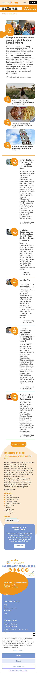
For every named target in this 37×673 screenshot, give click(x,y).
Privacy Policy (23, 670)
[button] (34, 634)
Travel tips (9, 511)
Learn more (19, 545)
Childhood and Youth (12, 499)
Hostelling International (13, 503)
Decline (18, 661)
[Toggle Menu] (16, 2)
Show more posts (18, 444)
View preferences (18, 666)
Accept (18, 655)
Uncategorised (10, 513)
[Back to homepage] (7, 2)
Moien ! (8, 507)
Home (4, 14)
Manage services (18, 650)
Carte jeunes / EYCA (12, 497)
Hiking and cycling (11, 501)
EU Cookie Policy (13, 670)
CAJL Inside (9, 495)
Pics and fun (10, 509)
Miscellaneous (10, 505)
